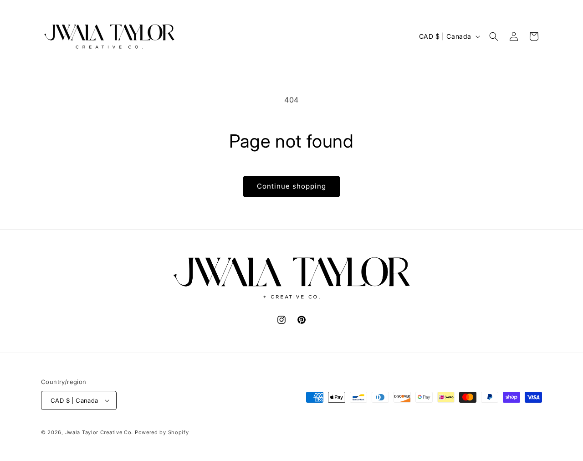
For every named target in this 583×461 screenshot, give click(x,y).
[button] (494, 36)
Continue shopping (291, 186)
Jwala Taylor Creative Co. (99, 432)
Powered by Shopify (162, 432)
